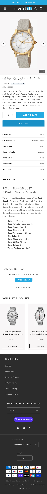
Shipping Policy (11, 394)
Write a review (23, 280)
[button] (5, 8)
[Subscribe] (37, 410)
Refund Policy (11, 383)
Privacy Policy (11, 388)
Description (9, 179)
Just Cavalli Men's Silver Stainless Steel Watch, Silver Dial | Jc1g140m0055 (12, 333)
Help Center (10, 371)
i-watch (13, 481)
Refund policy (9, 485)
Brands (8, 366)
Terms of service (22, 485)
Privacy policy (38, 481)
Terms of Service (12, 377)
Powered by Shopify (23, 481)
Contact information (38, 485)
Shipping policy (24, 488)
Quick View (12, 346)
